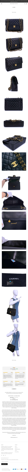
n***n (16, 373)
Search (16, 446)
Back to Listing (14, 12)
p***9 (4, 373)
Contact (16, 450)
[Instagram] (3, 455)
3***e (4, 382)
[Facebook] (1, 455)
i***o (16, 382)
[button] (4, 378)
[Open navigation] (1, 3)
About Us (16, 447)
